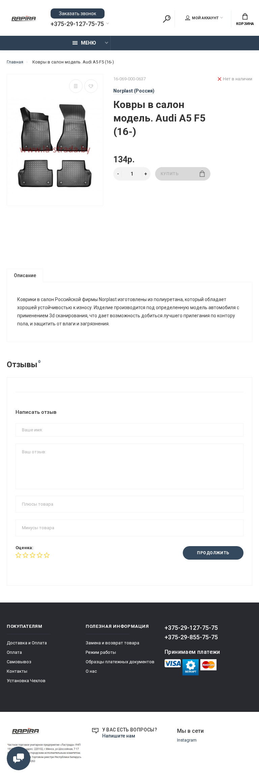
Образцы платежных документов (120, 661)
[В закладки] (91, 86)
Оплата (14, 652)
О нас (91, 671)
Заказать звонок (77, 13)
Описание (25, 275)
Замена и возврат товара (112, 642)
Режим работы (101, 652)
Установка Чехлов (26, 680)
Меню (88, 43)
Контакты (17, 671)
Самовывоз (19, 661)
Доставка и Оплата (27, 642)
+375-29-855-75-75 (191, 637)
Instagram (187, 740)
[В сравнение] (76, 86)
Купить (170, 173)
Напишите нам (118, 736)
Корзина (245, 24)
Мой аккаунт (205, 18)
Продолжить (213, 553)
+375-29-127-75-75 (77, 24)
